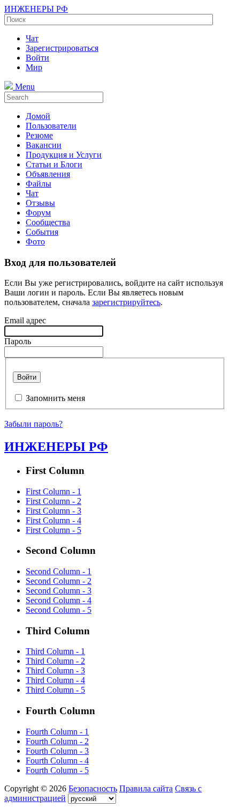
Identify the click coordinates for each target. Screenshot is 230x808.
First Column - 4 (53, 520)
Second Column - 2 (58, 580)
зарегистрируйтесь (126, 302)
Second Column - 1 (58, 571)
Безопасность (92, 788)
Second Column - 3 (58, 590)
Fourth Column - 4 (57, 760)
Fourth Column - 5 (57, 770)
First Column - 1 (53, 491)
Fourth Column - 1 (57, 731)
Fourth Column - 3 (57, 750)
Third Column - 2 (55, 660)
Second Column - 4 (58, 600)
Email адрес (25, 320)
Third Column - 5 (55, 689)
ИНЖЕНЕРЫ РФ (36, 8)
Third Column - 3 (55, 670)
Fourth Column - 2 (57, 741)
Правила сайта (146, 788)
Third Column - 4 (55, 680)
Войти (26, 377)
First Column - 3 (53, 510)
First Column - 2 (53, 501)
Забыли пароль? (33, 423)
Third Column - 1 (55, 651)
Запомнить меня (55, 398)
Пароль (17, 341)
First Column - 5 (53, 530)
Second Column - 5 (58, 609)
